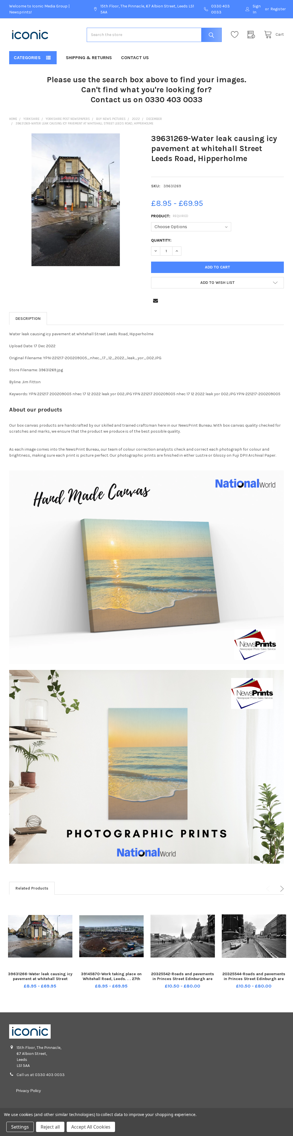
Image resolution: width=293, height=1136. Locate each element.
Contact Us (135, 57)
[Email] (155, 300)
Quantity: (161, 240)
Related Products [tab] (31, 888)
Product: (170, 216)
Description (28, 318)
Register (278, 9)
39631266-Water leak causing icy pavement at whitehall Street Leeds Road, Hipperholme (40, 979)
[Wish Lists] (236, 34)
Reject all (50, 1127)
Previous (269, 889)
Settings (20, 1127)
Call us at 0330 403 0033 (41, 1074)
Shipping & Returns (89, 57)
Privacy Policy (28, 1090)
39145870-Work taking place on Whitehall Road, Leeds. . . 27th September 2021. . (111, 979)
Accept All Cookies (90, 1127)
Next (281, 889)
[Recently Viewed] (252, 34)
